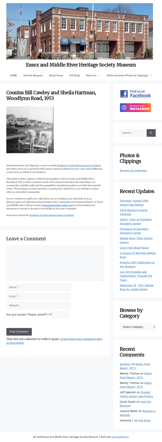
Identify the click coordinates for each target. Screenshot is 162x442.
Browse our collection (133, 170)
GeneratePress (120, 436)
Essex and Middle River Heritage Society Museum (81, 65)
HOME (13, 75)
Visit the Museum (33, 75)
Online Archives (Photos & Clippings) (127, 75)
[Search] (151, 133)
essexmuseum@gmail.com (57, 205)
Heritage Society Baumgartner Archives (79, 165)
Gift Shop (74, 75)
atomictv (125, 364)
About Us (91, 75)
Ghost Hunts (56, 75)
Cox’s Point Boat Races (134, 247)
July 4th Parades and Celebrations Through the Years (136, 276)
